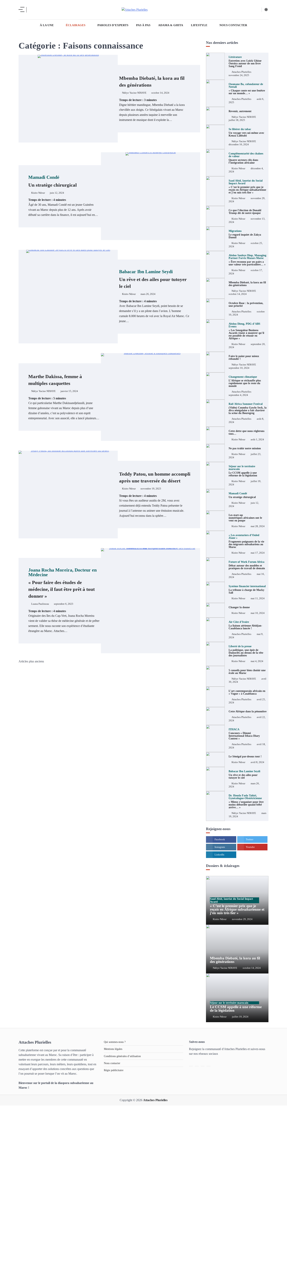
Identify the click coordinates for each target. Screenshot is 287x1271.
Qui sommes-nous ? (115, 1041)
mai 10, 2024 (258, 613)
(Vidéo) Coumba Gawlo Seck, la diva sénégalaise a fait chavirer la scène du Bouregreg (247, 408)
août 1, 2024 (257, 439)
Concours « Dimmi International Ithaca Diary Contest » (244, 734)
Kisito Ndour (38, 192)
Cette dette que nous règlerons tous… (246, 432)
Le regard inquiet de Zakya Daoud (245, 234)
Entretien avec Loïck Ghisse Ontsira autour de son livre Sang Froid (245, 62)
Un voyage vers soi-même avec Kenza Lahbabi (246, 132)
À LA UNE (47, 25)
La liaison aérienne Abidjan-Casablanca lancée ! (245, 625)
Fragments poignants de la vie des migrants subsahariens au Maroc (246, 541)
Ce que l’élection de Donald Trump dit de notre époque (245, 211)
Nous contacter (233, 25)
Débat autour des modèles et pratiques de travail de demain (247, 565)
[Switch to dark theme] (266, 9)
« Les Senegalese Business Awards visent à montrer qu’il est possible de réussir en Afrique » (246, 331)
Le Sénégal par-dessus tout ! (245, 756)
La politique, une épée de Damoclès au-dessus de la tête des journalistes (246, 651)
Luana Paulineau (40, 604)
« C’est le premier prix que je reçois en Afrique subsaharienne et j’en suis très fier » (247, 186)
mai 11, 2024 (258, 598)
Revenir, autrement (240, 111)
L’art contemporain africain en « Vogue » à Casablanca (247, 692)
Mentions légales (113, 1048)
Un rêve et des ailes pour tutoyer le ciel (153, 279)
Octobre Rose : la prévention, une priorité (246, 304)
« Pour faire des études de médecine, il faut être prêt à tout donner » (62, 583)
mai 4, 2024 (257, 661)
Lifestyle (199, 25)
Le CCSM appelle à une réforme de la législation (236, 1006)
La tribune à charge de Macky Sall (247, 589)
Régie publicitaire (113, 1070)
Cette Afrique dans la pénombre (247, 711)
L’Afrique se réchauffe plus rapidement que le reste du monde (245, 381)
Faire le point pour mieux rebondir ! (244, 357)
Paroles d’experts (112, 25)
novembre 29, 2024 (242, 919)
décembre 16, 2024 (239, 144)
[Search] (32, 10)
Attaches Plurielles (241, 72)
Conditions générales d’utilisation (122, 1056)
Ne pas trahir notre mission (245, 448)
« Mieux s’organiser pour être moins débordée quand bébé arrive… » (246, 801)
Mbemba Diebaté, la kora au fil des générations (247, 284)
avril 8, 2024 (257, 762)
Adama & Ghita (170, 25)
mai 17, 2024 (258, 552)
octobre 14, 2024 (238, 294)
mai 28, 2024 (258, 526)
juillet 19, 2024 (240, 1016)
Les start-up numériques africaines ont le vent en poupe (245, 517)
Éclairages (75, 25)
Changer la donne (239, 607)
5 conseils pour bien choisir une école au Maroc (247, 671)
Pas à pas (143, 25)
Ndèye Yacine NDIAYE (134, 92)
